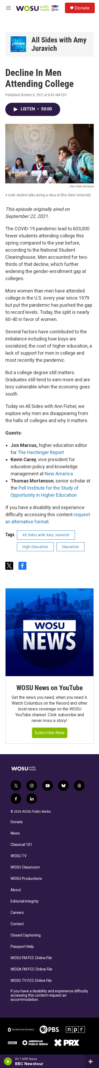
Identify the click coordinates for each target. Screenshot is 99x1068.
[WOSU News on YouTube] (49, 632)
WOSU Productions (26, 879)
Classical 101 (21, 845)
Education (70, 547)
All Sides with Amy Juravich (59, 44)
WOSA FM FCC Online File (31, 969)
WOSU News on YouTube (49, 688)
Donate (82, 8)
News (15, 833)
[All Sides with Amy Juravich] (18, 44)
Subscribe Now (50, 732)
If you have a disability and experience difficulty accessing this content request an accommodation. (49, 995)
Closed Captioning (26, 935)
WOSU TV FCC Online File (31, 981)
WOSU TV (19, 856)
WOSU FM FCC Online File (31, 958)
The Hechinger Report (41, 452)
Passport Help (22, 947)
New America (59, 473)
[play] (8, 1061)
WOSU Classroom (25, 867)
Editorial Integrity (25, 901)
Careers (17, 913)
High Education (35, 547)
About (16, 890)
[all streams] (92, 1061)
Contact (17, 924)
